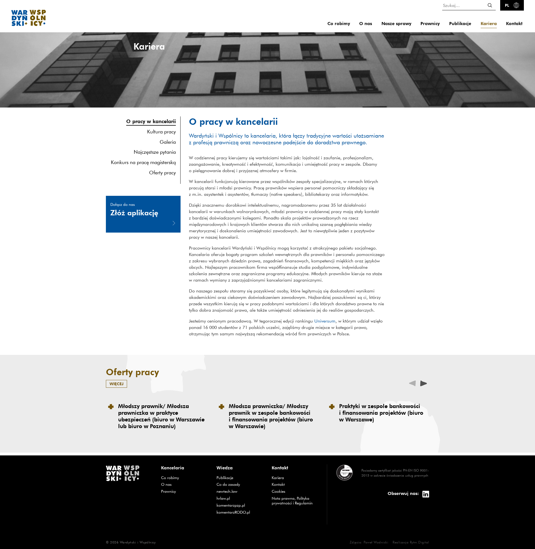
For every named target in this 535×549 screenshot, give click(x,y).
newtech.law (240, 491)
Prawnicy (430, 23)
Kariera (489, 23)
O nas (365, 23)
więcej (116, 383)
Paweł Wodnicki (376, 542)
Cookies (278, 491)
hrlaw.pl (240, 498)
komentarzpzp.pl (240, 505)
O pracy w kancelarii (151, 121)
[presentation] (423, 383)
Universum (324, 321)
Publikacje (460, 23)
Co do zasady (240, 484)
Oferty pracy (162, 172)
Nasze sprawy (396, 23)
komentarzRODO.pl (240, 512)
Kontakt (514, 23)
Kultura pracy (161, 131)
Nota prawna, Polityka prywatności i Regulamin (292, 501)
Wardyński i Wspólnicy (138, 542)
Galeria (168, 142)
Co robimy (338, 23)
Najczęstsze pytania (155, 152)
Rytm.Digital (419, 542)
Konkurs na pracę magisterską (143, 162)
